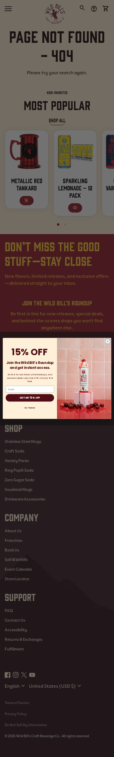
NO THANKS (30, 408)
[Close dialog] (107, 341)
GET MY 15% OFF (30, 398)
